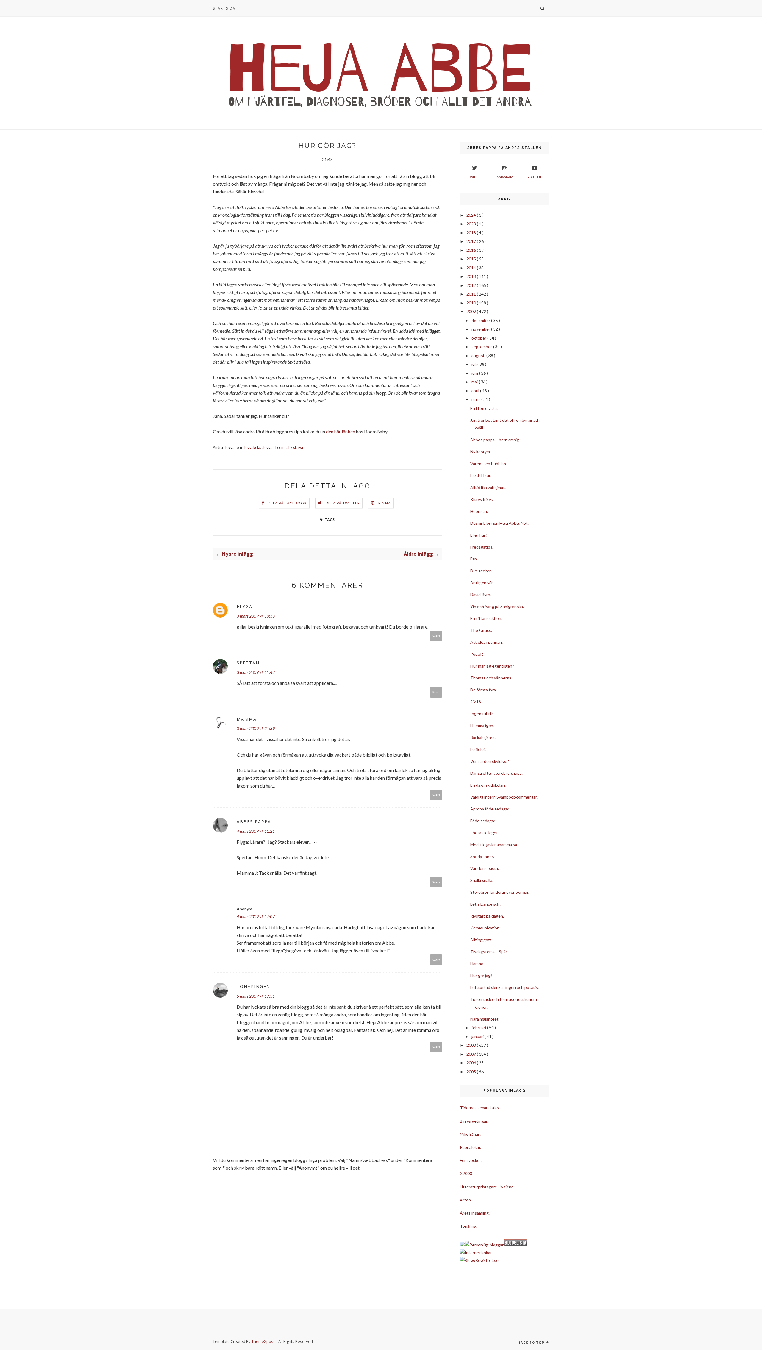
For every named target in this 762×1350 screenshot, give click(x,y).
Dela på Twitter (343, 503)
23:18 (475, 701)
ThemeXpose (264, 1341)
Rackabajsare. (483, 737)
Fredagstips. (481, 546)
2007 (471, 1054)
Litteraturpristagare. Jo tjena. (487, 1186)
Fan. (474, 558)
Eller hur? (478, 535)
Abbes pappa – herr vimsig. (495, 439)
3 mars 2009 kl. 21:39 (256, 728)
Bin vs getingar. (474, 1121)
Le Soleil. (478, 749)
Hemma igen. (482, 725)
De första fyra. (483, 689)
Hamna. (477, 963)
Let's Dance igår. (485, 904)
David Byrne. (482, 594)
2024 (471, 215)
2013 (471, 276)
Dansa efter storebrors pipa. (496, 773)
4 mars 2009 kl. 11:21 (256, 831)
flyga (244, 606)
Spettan (248, 662)
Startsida (224, 8)
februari (479, 1027)
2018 (471, 232)
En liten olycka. (484, 408)
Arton (465, 1199)
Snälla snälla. (481, 880)
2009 (471, 311)
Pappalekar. (470, 1147)
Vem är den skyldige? (489, 761)
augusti (478, 355)
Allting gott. (481, 939)
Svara (436, 636)
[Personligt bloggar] (484, 1244)
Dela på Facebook (287, 503)
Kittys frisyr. (481, 499)
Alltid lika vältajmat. (488, 487)
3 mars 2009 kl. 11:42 (256, 672)
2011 (471, 293)
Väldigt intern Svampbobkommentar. (504, 796)
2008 (471, 1045)
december (481, 320)
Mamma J (248, 719)
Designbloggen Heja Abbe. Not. (499, 523)
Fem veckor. (471, 1160)
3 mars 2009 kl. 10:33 (256, 615)
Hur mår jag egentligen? (492, 665)
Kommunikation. (485, 927)
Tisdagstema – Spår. (489, 951)
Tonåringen (253, 986)
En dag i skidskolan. (488, 785)
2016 (471, 250)
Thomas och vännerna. (491, 677)
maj (475, 381)
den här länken (340, 431)
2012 (471, 285)
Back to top (531, 1342)
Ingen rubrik (481, 713)
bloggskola (251, 447)
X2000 (466, 1173)
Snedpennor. (482, 856)
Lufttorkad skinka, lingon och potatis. (504, 987)
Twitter (475, 177)
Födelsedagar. (483, 820)
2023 (471, 223)
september (482, 346)
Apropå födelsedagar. (490, 808)
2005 (471, 1071)
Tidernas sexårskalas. (480, 1107)
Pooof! (476, 654)
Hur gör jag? (481, 975)
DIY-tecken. (481, 570)
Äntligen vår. (482, 582)
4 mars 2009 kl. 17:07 (256, 916)
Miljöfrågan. (470, 1134)
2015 (471, 258)
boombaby (283, 447)
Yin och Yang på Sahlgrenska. (497, 606)
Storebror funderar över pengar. (499, 892)
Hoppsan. (479, 511)
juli (474, 364)
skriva (298, 447)
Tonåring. (468, 1226)
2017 (471, 241)
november (481, 329)
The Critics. (481, 630)
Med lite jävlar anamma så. (494, 844)
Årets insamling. (475, 1212)
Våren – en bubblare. (489, 463)
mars (476, 399)
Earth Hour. (480, 475)
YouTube (534, 177)
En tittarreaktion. (486, 618)
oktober (479, 337)
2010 (471, 302)
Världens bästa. (484, 868)
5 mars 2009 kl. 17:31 (256, 996)
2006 (471, 1062)
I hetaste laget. (484, 832)
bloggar (268, 447)
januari (478, 1036)
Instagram (504, 177)
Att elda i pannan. (486, 642)
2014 (471, 267)
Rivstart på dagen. (487, 915)
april (475, 390)
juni (475, 373)
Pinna (384, 503)
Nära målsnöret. (484, 1018)
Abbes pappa (254, 821)
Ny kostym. (480, 451)
